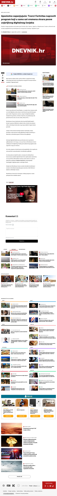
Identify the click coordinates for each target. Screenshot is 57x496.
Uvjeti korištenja (20, 491)
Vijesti (4, 5)
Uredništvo (5, 491)
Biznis (45, 5)
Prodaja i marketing (11, 491)
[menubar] (50, 2)
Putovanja (31, 5)
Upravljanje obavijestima (9, 493)
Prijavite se (21, 241)
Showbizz (17, 5)
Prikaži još (19, 476)
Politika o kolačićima (38, 491)
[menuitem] (50, 2)
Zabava (51, 5)
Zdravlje (38, 5)
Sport (10, 5)
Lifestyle (24, 5)
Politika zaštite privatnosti (28, 491)
